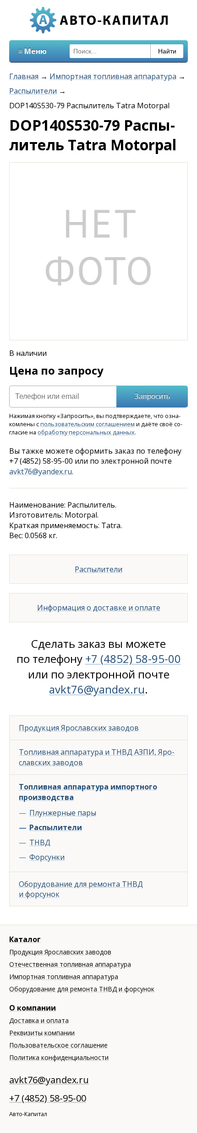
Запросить (152, 396)
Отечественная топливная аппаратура (70, 964)
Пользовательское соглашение (58, 1045)
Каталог (25, 939)
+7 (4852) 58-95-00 (133, 658)
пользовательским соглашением (87, 424)
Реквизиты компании (42, 1032)
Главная (23, 76)
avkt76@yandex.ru (40, 471)
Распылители (33, 91)
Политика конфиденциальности (59, 1057)
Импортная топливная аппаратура (112, 76)
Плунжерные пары (62, 813)
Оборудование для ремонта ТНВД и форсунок (81, 889)
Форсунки (47, 857)
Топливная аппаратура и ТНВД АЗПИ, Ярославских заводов (97, 757)
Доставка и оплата (39, 1020)
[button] (179, 171)
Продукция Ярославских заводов (79, 728)
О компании (32, 1008)
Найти (167, 51)
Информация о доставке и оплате (98, 608)
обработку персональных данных (86, 432)
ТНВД (39, 842)
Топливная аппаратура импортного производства (88, 792)
